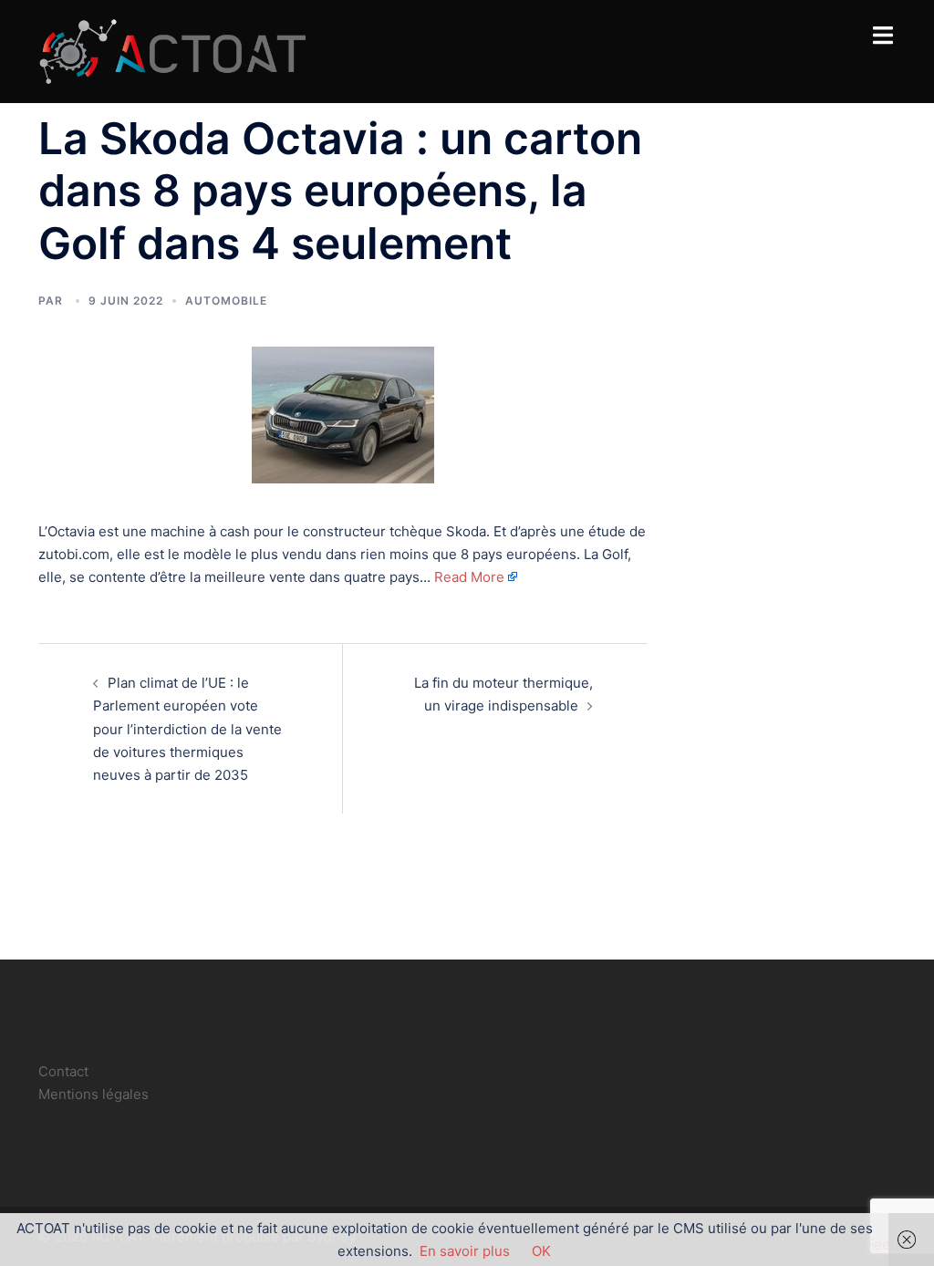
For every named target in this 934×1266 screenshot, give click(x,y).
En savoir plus (465, 1251)
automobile (226, 300)
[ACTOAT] (172, 49)
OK (541, 1251)
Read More (469, 577)
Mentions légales (93, 1094)
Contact (63, 1071)
